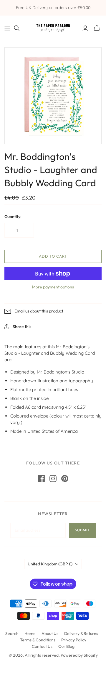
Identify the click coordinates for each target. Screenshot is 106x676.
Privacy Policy (73, 640)
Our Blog (66, 646)
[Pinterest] (64, 478)
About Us (50, 633)
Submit (82, 530)
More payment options (53, 287)
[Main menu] (7, 28)
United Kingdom (50, 564)
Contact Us (42, 646)
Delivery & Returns (81, 633)
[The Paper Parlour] (53, 27)
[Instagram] (53, 478)
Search (12, 633)
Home (30, 633)
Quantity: (12, 216)
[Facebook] (41, 478)
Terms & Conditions (37, 640)
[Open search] (17, 28)
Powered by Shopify (79, 655)
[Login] (85, 28)
